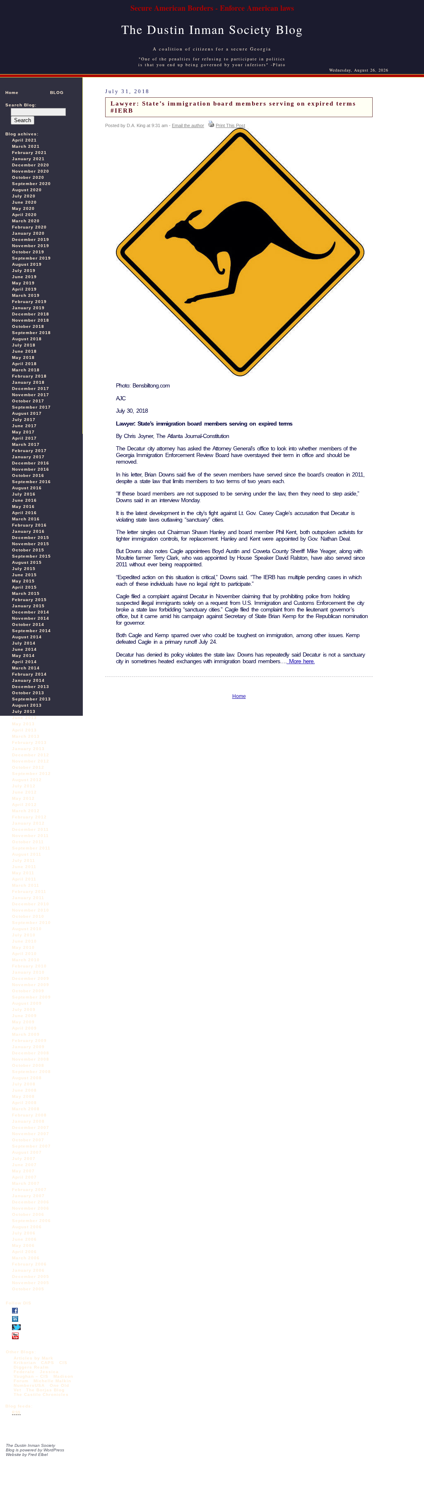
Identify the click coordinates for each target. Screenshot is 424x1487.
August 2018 (27, 339)
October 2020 (28, 177)
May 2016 (23, 506)
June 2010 (24, 941)
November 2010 (30, 910)
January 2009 (28, 1046)
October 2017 (28, 401)
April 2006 (24, 1251)
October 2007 (28, 1140)
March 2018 (26, 370)
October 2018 (28, 326)
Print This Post (230, 125)
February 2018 (29, 376)
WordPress (53, 1450)
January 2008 (28, 1121)
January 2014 (28, 680)
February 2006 (29, 1264)
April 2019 (24, 289)
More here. (301, 661)
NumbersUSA (30, 1385)
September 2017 (31, 407)
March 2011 (25, 885)
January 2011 (28, 897)
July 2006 (24, 1233)
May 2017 (23, 432)
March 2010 (26, 960)
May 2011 (23, 873)
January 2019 (28, 308)
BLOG (57, 92)
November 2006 (30, 1208)
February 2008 (29, 1115)
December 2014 (30, 612)
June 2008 (24, 1090)
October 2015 (28, 550)
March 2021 (26, 146)
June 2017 (24, 425)
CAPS (47, 1362)
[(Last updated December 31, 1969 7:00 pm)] (15, 1312)
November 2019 (30, 245)
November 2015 (30, 543)
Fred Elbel (38, 1454)
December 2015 (30, 537)
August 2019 (27, 264)
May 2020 (23, 208)
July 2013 (24, 711)
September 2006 (31, 1220)
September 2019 (31, 258)
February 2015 (29, 599)
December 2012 (30, 755)
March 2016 (26, 519)
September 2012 (31, 773)
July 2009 (24, 1009)
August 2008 (27, 1078)
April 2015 (24, 587)
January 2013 (28, 748)
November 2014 (30, 618)
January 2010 (28, 972)
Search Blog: (20, 105)
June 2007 (24, 1164)
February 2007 (29, 1189)
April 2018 (24, 363)
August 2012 (27, 779)
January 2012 (28, 823)
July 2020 (24, 196)
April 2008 (24, 1102)
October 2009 (28, 991)
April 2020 (24, 214)
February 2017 (29, 450)
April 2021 (24, 140)
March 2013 (26, 736)
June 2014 (24, 649)
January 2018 (28, 382)
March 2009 (26, 1034)
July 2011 (23, 860)
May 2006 (23, 1245)
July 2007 (24, 1158)
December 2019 (30, 239)
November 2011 (30, 835)
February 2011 (29, 891)
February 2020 (29, 227)
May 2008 (23, 1096)
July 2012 (24, 786)
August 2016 (27, 488)
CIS (63, 1362)
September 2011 (31, 848)
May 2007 (23, 1171)
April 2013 (24, 730)
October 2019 (28, 252)
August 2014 (27, 637)
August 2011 (26, 854)
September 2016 (31, 481)
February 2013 (29, 742)
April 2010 (24, 953)
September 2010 (31, 922)
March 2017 (26, 444)
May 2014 (23, 655)
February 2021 (29, 152)
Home (12, 92)
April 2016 (24, 512)
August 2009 (27, 1003)
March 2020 (26, 221)
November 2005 (30, 1282)
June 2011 (24, 866)
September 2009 (31, 997)
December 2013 (30, 686)
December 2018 (30, 314)
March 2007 (26, 1183)
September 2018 (31, 332)
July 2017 (24, 419)
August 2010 (27, 928)
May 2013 (23, 724)
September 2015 (31, 556)
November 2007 (30, 1133)
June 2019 (24, 276)
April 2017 (24, 438)
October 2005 (28, 1289)
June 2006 (24, 1239)
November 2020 (30, 171)
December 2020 (30, 165)
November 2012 (30, 761)
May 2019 (23, 283)
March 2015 (26, 593)
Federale (24, 1371)
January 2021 (28, 158)
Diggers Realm (31, 1367)
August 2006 (27, 1227)
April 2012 (24, 804)
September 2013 (31, 699)
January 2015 (28, 606)
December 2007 (30, 1127)
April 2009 (24, 1028)
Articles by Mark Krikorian (33, 1360)
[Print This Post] (211, 125)
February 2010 (29, 966)
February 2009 (29, 1040)
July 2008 (24, 1084)
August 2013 (27, 705)
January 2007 (28, 1195)
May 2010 (23, 947)
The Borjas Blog (45, 1390)
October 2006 (28, 1214)
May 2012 (23, 798)
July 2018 (24, 345)
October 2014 (28, 624)
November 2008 (30, 1059)
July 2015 (24, 568)
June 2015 (24, 575)
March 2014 (26, 668)
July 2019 (24, 270)
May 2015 (23, 581)
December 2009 (30, 978)
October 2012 (28, 767)
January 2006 (28, 1270)
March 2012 (26, 810)
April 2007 (24, 1177)
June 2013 (24, 717)
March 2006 (26, 1258)
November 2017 (30, 394)
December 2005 (30, 1276)
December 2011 (30, 829)
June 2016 (24, 500)
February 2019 (29, 301)
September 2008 (31, 1071)
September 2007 (31, 1146)
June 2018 (24, 351)
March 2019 (26, 295)
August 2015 (27, 562)
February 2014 (29, 674)
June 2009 (24, 1015)
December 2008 (30, 1053)
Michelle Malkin (52, 1381)
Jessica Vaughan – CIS (36, 1374)
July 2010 (24, 935)
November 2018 (30, 320)
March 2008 (26, 1109)
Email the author (188, 125)
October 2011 (28, 842)
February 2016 (29, 525)
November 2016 (30, 469)
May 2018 (23, 357)
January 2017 (28, 457)
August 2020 (27, 190)
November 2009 (30, 984)
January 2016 (28, 531)
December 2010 (30, 904)
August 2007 (27, 1152)
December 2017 (30, 388)
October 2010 (28, 916)
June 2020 (24, 202)
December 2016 (30, 463)
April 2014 (24, 661)
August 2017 (27, 413)
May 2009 (23, 1022)
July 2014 (24, 643)
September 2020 (31, 183)
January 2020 (28, 233)
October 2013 (28, 693)
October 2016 (28, 475)
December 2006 (30, 1202)
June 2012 (24, 792)
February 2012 (29, 817)
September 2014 (31, 630)
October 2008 (28, 1065)
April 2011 (24, 879)
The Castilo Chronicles (41, 1394)
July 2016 (24, 494)
